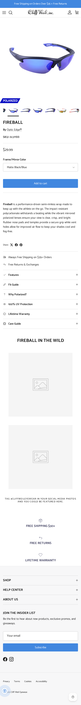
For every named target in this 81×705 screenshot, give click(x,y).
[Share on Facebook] (16, 244)
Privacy (6, 681)
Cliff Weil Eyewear (19, 692)
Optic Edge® (14, 129)
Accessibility (41, 681)
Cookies (27, 681)
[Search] (12, 12)
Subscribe (40, 647)
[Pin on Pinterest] (21, 244)
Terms (17, 681)
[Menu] (4, 12)
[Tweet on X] (11, 244)
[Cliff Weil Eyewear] (40, 12)
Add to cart (40, 183)
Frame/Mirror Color (14, 160)
